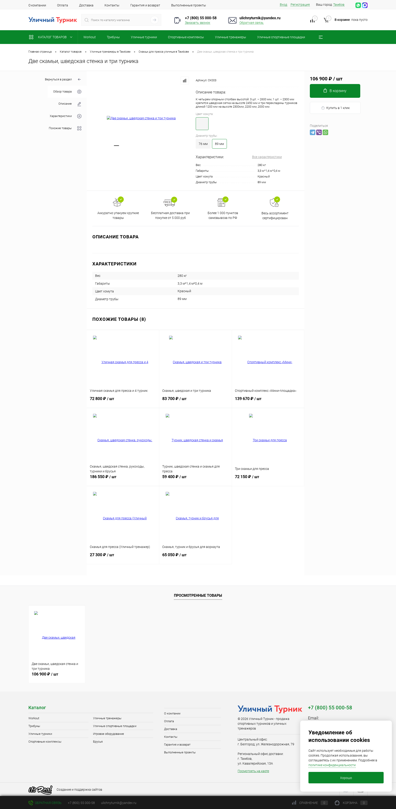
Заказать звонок (197, 23)
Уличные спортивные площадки (114, 726)
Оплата (62, 5)
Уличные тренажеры (107, 718)
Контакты (111, 5)
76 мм (203, 144)
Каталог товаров (52, 37)
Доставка (86, 5)
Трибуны (34, 726)
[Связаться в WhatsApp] (358, 5)
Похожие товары (60, 128)
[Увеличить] (141, 118)
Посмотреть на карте (253, 771)
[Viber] (319, 132)
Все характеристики (267, 157)
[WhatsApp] (325, 132)
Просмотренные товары (198, 595)
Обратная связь (251, 23)
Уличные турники (40, 733)
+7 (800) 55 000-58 (81, 803)
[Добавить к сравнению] (185, 80)
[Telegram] (312, 132)
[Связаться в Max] (365, 5)
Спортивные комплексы (44, 741)
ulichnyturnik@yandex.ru (259, 18)
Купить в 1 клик (338, 108)
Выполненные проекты (188, 5)
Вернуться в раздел (58, 79)
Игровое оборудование (108, 733)
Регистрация (300, 4)
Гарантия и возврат (145, 5)
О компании (37, 5)
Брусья (98, 741)
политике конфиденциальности (332, 765)
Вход (283, 4)
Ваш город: (330, 4)
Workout (33, 718)
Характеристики (61, 116)
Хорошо (346, 778)
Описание (65, 104)
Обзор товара (62, 91)
